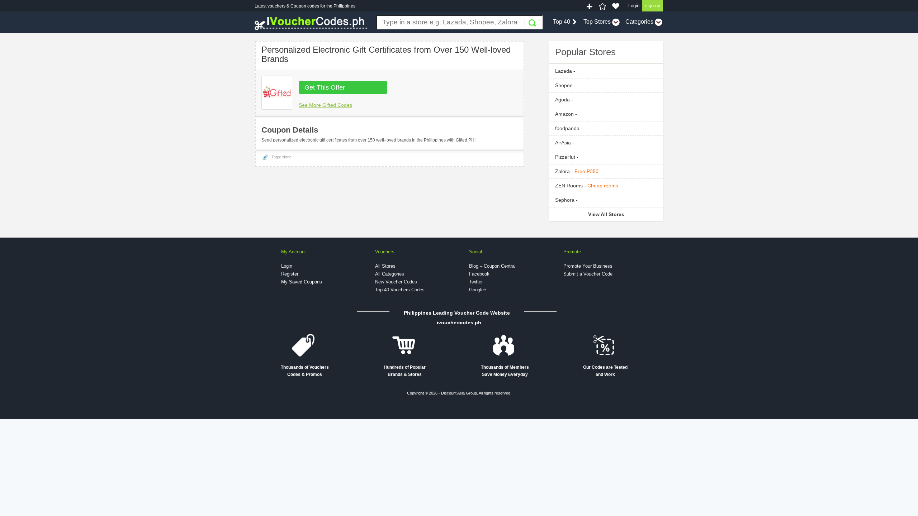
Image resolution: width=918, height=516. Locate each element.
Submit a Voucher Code (587, 274)
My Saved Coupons (301, 282)
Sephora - (566, 200)
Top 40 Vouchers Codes (400, 289)
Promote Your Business (587, 266)
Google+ (478, 289)
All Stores (385, 266)
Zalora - (576, 171)
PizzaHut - (566, 157)
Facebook (479, 274)
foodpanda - (569, 128)
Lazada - (565, 71)
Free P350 (586, 171)
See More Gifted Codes (325, 105)
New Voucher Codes (396, 282)
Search (532, 23)
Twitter (476, 282)
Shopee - (565, 85)
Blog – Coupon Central (492, 266)
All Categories (389, 274)
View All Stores (606, 214)
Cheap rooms (602, 185)
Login (633, 5)
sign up (652, 5)
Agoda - (564, 99)
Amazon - (566, 114)
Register (289, 274)
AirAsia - (564, 142)
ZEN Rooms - (586, 185)
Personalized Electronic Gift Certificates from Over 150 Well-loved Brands (386, 54)
